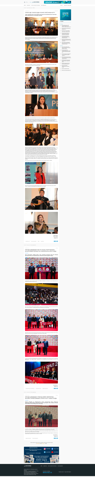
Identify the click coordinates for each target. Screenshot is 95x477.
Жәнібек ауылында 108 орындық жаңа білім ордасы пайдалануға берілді (65, 61)
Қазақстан (28, 5)
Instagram (38, 443)
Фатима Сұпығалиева (35, 438)
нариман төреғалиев (45, 388)
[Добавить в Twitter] (55, 241)
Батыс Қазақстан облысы (35, 5)
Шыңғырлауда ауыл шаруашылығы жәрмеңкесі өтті (65, 28)
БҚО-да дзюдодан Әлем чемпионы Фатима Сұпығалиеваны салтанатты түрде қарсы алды (65, 58)
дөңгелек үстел (28, 241)
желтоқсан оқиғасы (33, 241)
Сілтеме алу (26, 400)
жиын (38, 241)
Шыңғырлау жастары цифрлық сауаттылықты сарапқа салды (65, 31)
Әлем (25, 5)
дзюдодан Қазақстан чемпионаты (30, 388)
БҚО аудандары (43, 5)
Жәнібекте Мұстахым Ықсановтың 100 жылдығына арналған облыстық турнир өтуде (65, 40)
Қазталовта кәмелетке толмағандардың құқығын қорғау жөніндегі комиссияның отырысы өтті (65, 51)
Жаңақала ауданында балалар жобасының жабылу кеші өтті (65, 63)
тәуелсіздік (42, 241)
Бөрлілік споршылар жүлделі (64, 68)
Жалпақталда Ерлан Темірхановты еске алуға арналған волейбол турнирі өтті (65, 55)
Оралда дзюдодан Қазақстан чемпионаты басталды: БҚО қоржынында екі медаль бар (64, 34)
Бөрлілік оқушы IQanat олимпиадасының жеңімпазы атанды (64, 66)
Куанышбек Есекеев (38, 388)
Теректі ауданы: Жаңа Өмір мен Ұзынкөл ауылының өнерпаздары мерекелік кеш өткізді (65, 43)
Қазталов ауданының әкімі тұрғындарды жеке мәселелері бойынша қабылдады (65, 37)
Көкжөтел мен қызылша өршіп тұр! (65, 70)
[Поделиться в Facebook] (54, 241)
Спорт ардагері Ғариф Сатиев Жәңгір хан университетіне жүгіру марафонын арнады (65, 48)
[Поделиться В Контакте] (57, 241)
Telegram (43, 443)
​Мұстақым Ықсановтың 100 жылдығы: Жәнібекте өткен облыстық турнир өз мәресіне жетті (65, 26)
